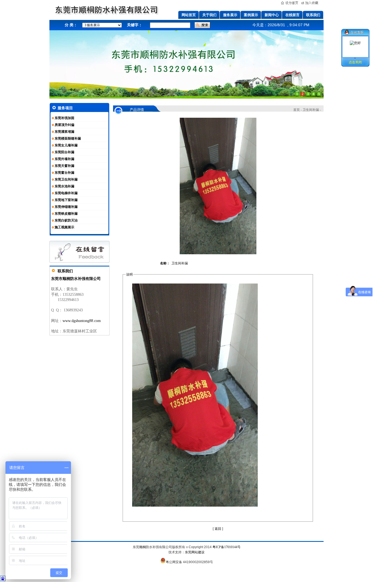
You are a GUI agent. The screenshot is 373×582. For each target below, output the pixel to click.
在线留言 (292, 15)
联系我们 (313, 15)
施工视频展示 (64, 227)
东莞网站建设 (195, 552)
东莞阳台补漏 (64, 152)
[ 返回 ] (218, 529)
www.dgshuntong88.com (82, 321)
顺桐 (142, 547)
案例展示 (251, 15)
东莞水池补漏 (64, 186)
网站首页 (189, 15)
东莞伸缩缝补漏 (66, 207)
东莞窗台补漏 (64, 173)
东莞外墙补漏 (64, 159)
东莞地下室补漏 (66, 200)
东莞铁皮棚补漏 (66, 213)
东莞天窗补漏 (64, 166)
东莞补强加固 (64, 118)
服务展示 (230, 15)
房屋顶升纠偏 (64, 125)
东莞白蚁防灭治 (66, 220)
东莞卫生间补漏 (66, 179)
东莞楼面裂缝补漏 (68, 138)
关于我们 (209, 15)
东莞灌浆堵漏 (64, 132)
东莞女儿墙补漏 (66, 145)
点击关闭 (355, 62)
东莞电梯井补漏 (66, 193)
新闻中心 (272, 15)
